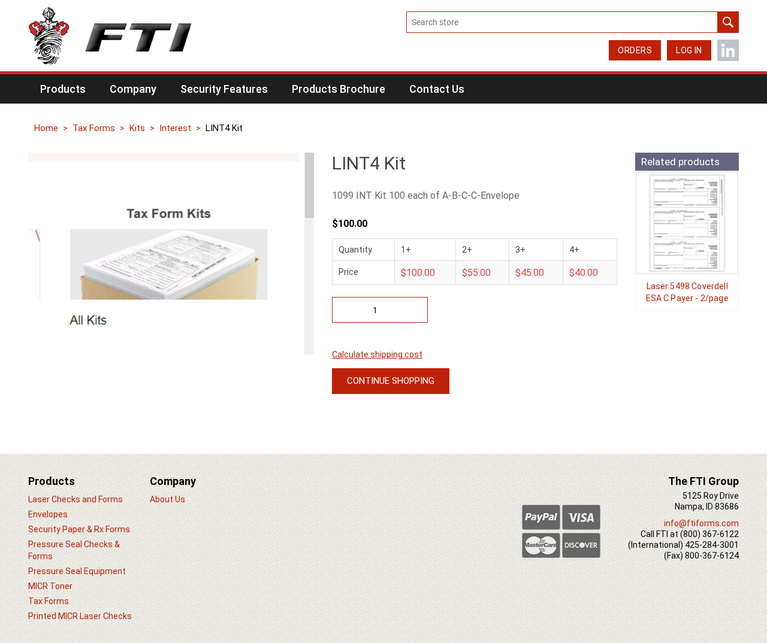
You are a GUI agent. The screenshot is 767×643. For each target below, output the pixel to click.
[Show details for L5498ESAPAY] (687, 223)
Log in (689, 50)
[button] (63, 89)
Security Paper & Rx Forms (79, 529)
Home (46, 128)
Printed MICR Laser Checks (80, 616)
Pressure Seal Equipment (77, 571)
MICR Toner (50, 586)
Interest (175, 128)
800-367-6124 (712, 555)
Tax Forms (94, 128)
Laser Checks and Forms (75, 499)
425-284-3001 (712, 545)
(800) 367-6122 (709, 534)
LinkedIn (728, 50)
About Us (167, 499)
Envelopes (48, 514)
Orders (635, 50)
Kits (137, 128)
